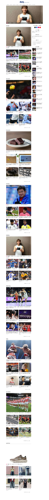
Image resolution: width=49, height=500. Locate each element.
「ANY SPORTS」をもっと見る (26, 440)
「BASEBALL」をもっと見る (27, 283)
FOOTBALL (8, 183)
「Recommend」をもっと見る (27, 181)
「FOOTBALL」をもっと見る (27, 232)
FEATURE (7, 25)
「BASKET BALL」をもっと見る (26, 336)
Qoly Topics (8, 78)
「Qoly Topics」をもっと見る (27, 127)
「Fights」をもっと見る (27, 389)
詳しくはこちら (33, 32)
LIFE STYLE (8, 443)
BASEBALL (8, 235)
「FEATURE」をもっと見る (27, 76)
